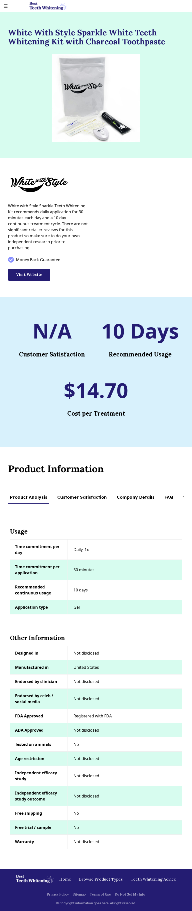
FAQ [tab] (168, 497)
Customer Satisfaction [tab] (82, 497)
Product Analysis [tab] (28, 497)
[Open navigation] (6, 6)
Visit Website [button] (29, 274)
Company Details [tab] (135, 497)
